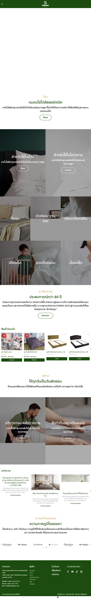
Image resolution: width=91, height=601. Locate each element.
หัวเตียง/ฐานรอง (50, 354)
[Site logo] (45, 4)
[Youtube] (72, 571)
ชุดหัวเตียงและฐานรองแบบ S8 (78, 352)
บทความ (55, 574)
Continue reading (15, 495)
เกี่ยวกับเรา (56, 570)
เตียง (31, 582)
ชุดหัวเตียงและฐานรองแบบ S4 (55, 352)
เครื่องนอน (3, 354)
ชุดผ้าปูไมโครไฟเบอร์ (30, 352)
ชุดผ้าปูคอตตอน (6, 352)
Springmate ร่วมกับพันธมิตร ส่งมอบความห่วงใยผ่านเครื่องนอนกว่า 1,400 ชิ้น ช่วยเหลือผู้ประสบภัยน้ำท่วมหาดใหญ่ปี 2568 (15, 481)
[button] (1, 545)
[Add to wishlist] (20, 334)
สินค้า (32, 566)
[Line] (81, 571)
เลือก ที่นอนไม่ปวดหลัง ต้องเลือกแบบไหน (45, 494)
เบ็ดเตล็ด (32, 584)
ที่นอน (31, 573)
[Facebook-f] (68, 571)
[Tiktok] (77, 571)
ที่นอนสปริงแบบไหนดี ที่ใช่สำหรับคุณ (75, 493)
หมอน (31, 575)
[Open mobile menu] (2, 4)
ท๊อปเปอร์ (32, 570)
